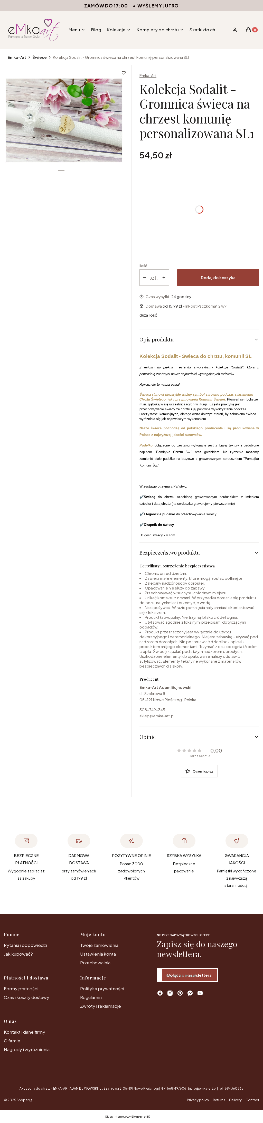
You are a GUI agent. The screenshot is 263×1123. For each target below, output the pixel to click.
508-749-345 (152, 709)
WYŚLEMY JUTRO (158, 5)
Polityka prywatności (102, 988)
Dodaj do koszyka (218, 277)
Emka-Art (17, 57)
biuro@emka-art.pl (202, 1088)
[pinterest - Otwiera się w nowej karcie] (180, 993)
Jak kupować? (18, 954)
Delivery (235, 1100)
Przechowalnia (95, 962)
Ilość (143, 266)
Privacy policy (198, 1100)
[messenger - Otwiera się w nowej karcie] (190, 993)
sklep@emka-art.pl (156, 715)
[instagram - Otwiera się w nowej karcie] (170, 993)
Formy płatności (21, 988)
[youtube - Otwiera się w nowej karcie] (200, 993)
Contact (252, 1100)
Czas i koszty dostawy (26, 997)
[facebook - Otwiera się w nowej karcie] (160, 993)
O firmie (12, 1040)
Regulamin (91, 997)
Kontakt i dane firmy (24, 1032)
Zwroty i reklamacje (100, 1006)
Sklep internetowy (125, 1116)
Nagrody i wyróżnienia (27, 1049)
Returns (219, 1100)
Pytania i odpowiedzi (25, 945)
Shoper (23, 1100)
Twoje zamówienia (99, 945)
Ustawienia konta (98, 954)
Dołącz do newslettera (189, 975)
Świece (39, 57)
